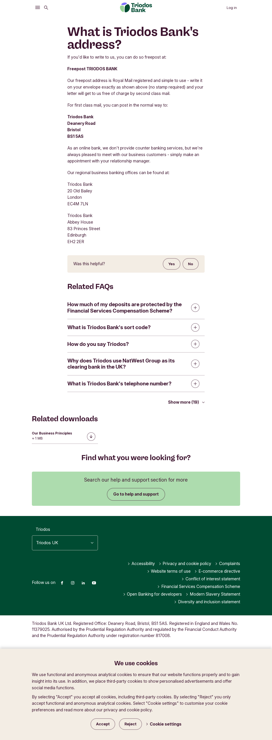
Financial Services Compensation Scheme (200, 586)
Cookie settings (165, 724)
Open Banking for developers (154, 594)
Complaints (229, 563)
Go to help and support (136, 494)
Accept (103, 724)
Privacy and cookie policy (187, 563)
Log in (232, 8)
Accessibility (143, 563)
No (190, 264)
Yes (171, 264)
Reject (130, 724)
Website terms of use (171, 571)
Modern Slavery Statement (215, 594)
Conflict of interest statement (213, 578)
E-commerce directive (219, 571)
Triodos (43, 529)
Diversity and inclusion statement (209, 601)
